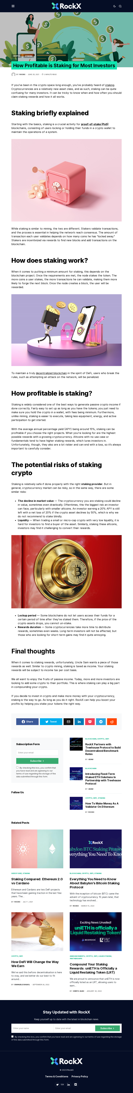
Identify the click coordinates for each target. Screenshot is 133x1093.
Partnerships (76, 958)
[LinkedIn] (68, 1084)
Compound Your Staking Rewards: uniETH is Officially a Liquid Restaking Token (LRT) (93, 968)
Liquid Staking (105, 956)
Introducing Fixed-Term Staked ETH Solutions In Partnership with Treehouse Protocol (103, 778)
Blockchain (90, 739)
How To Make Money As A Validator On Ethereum (102, 805)
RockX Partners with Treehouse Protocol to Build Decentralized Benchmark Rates (103, 749)
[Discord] (75, 1084)
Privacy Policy (80, 1076)
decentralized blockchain (51, 373)
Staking (28, 56)
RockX (70, 1070)
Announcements (77, 956)
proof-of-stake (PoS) (95, 124)
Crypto (16, 56)
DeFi (107, 739)
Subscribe (36, 760)
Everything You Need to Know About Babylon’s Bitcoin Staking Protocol (94, 883)
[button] (13, 6)
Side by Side (16, 873)
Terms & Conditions (56, 1076)
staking (109, 85)
